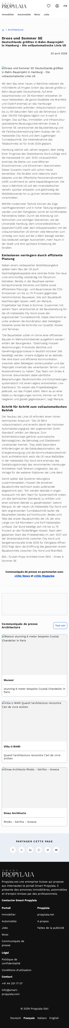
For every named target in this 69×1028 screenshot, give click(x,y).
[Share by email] (56, 850)
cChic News (22, 575)
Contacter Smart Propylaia (19, 900)
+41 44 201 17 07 (12, 983)
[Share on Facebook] (13, 850)
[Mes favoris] (49, 6)
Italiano (42, 1018)
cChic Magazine (44, 575)
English (54, 1018)
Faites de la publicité (50, 927)
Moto (37, 14)
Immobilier (8, 14)
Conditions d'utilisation (16, 970)
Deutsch (15, 1018)
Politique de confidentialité (11, 961)
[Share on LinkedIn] (30, 850)
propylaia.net (45, 914)
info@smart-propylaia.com (11, 992)
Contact (7, 976)
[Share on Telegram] (48, 850)
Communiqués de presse (13, 943)
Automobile (24, 14)
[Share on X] (22, 850)
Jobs (46, 14)
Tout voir (60, 625)
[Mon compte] (57, 6)
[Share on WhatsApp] (39, 850)
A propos (43, 921)
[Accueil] (14, 5)
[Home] (3, 30)
